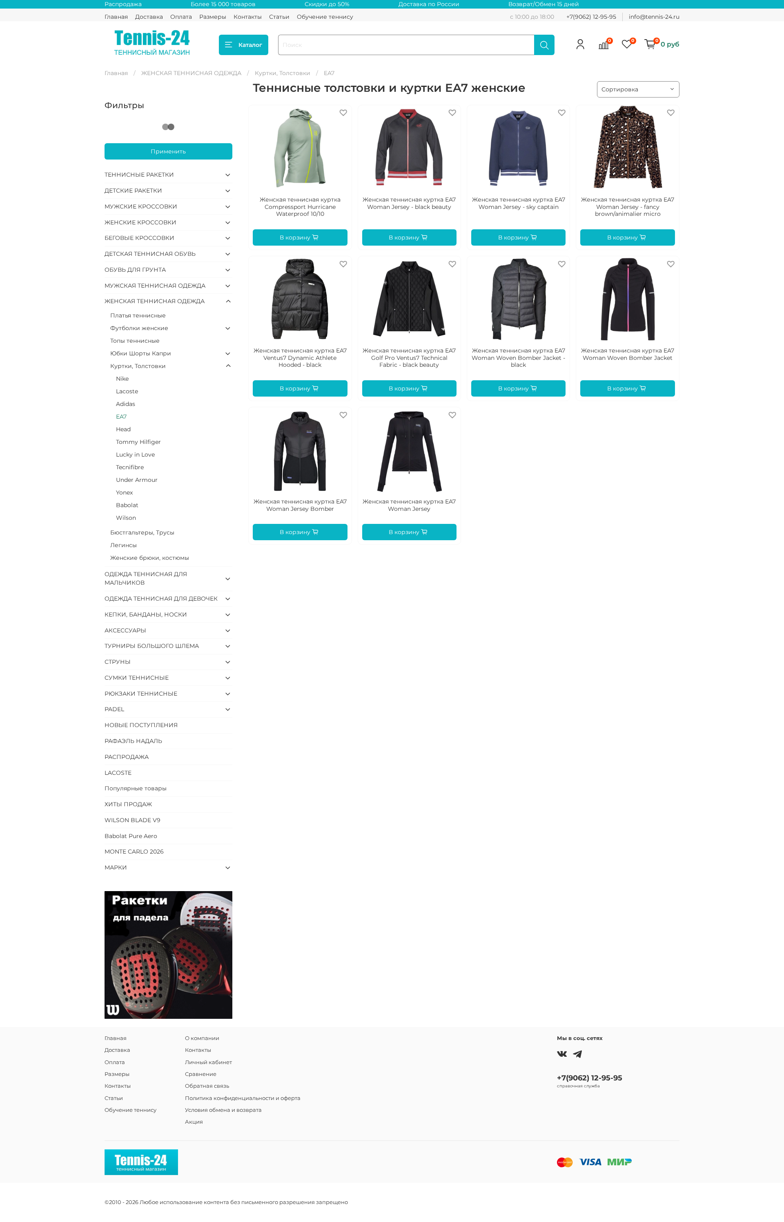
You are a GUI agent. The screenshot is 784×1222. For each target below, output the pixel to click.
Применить (168, 151)
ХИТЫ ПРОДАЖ (128, 804)
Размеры (212, 16)
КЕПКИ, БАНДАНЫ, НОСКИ (146, 614)
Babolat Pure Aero (131, 836)
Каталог (250, 45)
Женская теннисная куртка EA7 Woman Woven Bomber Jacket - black (518, 357)
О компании (202, 1038)
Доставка (149, 16)
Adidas (125, 404)
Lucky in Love (135, 454)
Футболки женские (139, 328)
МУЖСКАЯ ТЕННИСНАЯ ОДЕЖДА (155, 285)
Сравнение (200, 1074)
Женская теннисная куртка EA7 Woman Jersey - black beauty (409, 203)
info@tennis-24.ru (654, 16)
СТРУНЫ (118, 661)
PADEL (114, 709)
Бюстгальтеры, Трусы (142, 532)
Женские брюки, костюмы (149, 557)
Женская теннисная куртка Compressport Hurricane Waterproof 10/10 (300, 206)
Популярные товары (136, 788)
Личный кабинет (208, 1062)
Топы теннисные (135, 340)
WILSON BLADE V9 (132, 820)
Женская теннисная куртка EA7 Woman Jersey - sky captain (518, 203)
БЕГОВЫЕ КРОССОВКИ (139, 238)
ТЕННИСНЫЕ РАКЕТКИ (139, 174)
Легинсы (123, 545)
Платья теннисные (138, 315)
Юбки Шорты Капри (140, 353)
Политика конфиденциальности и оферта (243, 1098)
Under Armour (137, 479)
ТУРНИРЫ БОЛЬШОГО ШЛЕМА (152, 646)
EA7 (121, 416)
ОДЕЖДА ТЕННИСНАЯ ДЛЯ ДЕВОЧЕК (161, 598)
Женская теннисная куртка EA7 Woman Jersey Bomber (300, 505)
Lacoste (127, 391)
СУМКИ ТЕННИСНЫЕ (137, 677)
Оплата (181, 16)
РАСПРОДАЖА (127, 757)
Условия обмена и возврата (223, 1110)
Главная (116, 16)
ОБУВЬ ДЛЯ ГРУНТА (135, 269)
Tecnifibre (130, 467)
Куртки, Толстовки (282, 73)
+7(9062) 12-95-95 (591, 16)
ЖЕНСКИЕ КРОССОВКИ (140, 222)
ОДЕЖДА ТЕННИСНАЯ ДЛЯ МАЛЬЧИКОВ (146, 578)
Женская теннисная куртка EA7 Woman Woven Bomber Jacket (627, 354)
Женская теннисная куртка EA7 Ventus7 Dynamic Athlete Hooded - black (300, 357)
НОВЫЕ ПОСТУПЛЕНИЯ (141, 725)
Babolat (127, 505)
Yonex (124, 492)
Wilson (126, 517)
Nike (122, 378)
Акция (194, 1122)
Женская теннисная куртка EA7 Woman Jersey (409, 505)
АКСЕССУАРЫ (125, 630)
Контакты (248, 16)
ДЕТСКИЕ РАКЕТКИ (133, 190)
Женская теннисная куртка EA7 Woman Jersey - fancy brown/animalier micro (627, 206)
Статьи (279, 16)
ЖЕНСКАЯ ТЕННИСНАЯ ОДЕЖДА (191, 73)
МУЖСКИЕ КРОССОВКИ (141, 206)
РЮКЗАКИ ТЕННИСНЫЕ (141, 693)
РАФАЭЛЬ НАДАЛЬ (133, 741)
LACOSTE (118, 772)
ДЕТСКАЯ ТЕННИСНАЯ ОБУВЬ (150, 253)
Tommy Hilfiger (138, 442)
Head (123, 429)
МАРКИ (116, 867)
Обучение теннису (325, 16)
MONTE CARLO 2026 (134, 851)
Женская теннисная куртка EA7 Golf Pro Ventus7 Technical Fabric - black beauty (409, 357)
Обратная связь (207, 1086)
